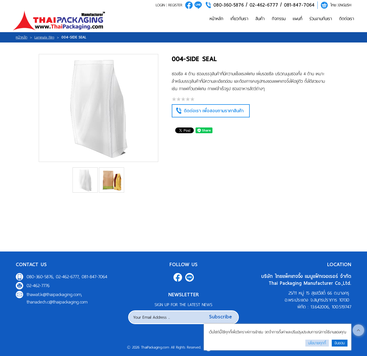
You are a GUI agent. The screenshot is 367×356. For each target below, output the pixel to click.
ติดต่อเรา (346, 18)
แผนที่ (297, 18)
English (344, 5)
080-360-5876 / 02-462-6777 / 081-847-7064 (264, 5)
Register (175, 5)
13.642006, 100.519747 (331, 307)
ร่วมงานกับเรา (320, 18)
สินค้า (260, 18)
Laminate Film (44, 37)
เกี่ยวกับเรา (239, 18)
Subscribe (220, 316)
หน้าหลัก (216, 18)
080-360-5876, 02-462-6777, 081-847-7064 (67, 276)
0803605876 (198, 5)
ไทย (333, 5)
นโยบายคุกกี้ (317, 343)
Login (160, 5)
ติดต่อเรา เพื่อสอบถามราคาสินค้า (213, 111)
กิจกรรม (279, 18)
